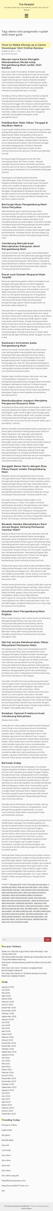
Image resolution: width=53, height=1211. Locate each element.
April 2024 (6, 1067)
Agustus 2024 (8, 1055)
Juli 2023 (6, 1093)
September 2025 (9, 1016)
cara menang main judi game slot (34, 890)
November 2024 (9, 1046)
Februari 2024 (8, 1072)
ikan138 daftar (8, 1140)
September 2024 (9, 1052)
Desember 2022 (9, 1114)
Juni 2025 (6, 1025)
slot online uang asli (10, 1175)
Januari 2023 (7, 1111)
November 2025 (9, 1011)
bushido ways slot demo (27, 887)
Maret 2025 (7, 1034)
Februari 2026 (8, 1002)
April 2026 (6, 996)
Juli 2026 (5, 990)
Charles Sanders (10, 54)
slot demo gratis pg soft (22, 911)
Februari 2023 (8, 1108)
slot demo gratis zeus (42, 911)
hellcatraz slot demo (24, 903)
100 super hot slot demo (37, 884)
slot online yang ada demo (33, 916)
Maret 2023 (7, 1105)
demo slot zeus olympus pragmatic (16, 900)
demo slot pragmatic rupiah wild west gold (28, 898)
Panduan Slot (15, 884)
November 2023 (9, 1081)
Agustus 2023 (8, 1090)
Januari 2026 (7, 1005)
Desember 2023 (9, 1078)
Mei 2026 (6, 993)
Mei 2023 (6, 1099)
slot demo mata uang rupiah (13, 914)
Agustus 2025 (8, 1019)
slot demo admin (32, 908)
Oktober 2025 (8, 1013)
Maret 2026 (7, 999)
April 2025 (6, 1031)
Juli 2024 (6, 1058)
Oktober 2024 (8, 1049)
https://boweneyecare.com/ (14, 1181)
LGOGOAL (6, 1150)
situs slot (5, 1145)
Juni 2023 (6, 1096)
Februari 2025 (8, 1037)
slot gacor (6, 1135)
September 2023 (9, 1087)
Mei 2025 (6, 1028)
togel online (7, 1130)
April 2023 (6, 1102)
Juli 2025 (5, 1022)
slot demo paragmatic (35, 914)
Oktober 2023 (8, 1084)
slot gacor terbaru (9, 1125)
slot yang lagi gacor (24, 919)
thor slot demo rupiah (19, 922)
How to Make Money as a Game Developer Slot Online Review (24, 46)
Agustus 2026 (8, 987)
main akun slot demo (16, 906)
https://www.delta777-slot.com (15, 1186)
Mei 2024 (6, 1064)
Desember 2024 (9, 1043)
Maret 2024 (7, 1069)
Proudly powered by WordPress (17, 1206)
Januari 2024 (7, 1075)
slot (3, 1191)
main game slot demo (34, 906)
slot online (6, 1155)
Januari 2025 (7, 1040)
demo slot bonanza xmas (12, 892)
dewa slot (6, 1165)
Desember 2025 (9, 1008)
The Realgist (26, 4)
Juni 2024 (6, 1061)
